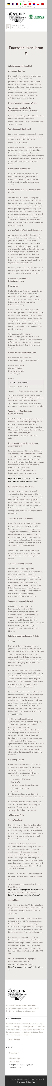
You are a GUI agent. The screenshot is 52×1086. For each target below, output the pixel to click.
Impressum (21, 1082)
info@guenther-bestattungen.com (21, 1065)
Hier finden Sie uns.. (16, 1068)
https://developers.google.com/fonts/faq (23, 890)
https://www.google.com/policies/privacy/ (24, 895)
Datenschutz (30, 1082)
